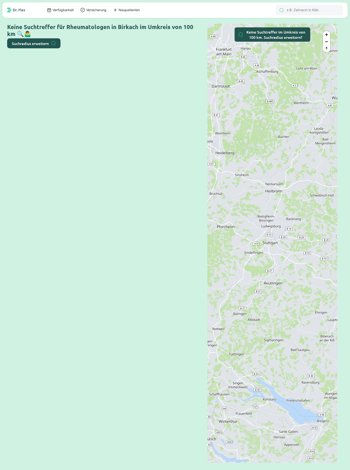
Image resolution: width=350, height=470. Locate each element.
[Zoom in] (326, 34)
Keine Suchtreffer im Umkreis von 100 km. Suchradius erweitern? (275, 34)
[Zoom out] (326, 41)
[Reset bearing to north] (326, 48)
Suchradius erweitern (30, 43)
